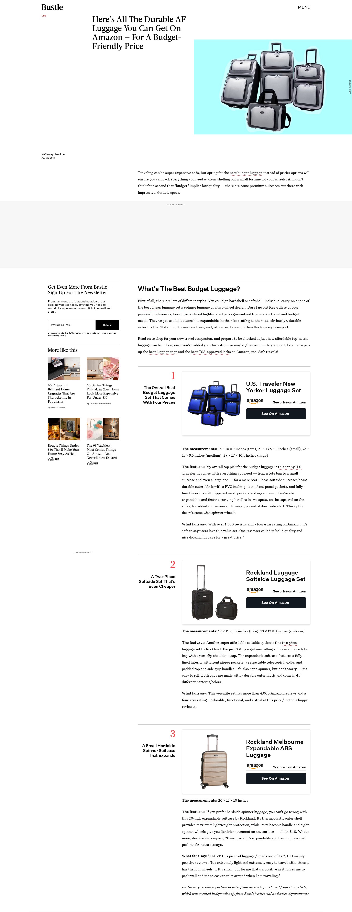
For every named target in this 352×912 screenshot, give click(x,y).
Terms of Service (108, 333)
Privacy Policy (59, 335)
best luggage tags (163, 351)
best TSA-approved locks (211, 351)
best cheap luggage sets (163, 307)
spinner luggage (197, 307)
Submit (107, 325)
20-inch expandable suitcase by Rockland (222, 818)
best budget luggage (246, 172)
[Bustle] (52, 7)
